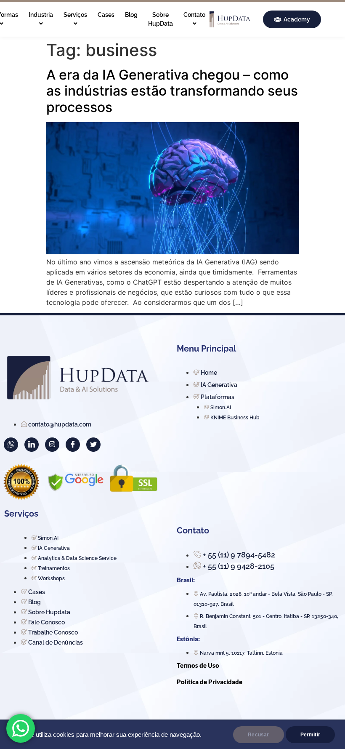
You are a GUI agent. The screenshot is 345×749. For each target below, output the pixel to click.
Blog (131, 14)
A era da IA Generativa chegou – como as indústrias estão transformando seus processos (172, 91)
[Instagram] (52, 444)
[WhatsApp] (11, 444)
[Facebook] (73, 444)
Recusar (258, 735)
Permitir (310, 735)
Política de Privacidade (209, 681)
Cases (106, 14)
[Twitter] (93, 444)
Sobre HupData (160, 19)
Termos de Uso (198, 665)
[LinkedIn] (31, 444)
